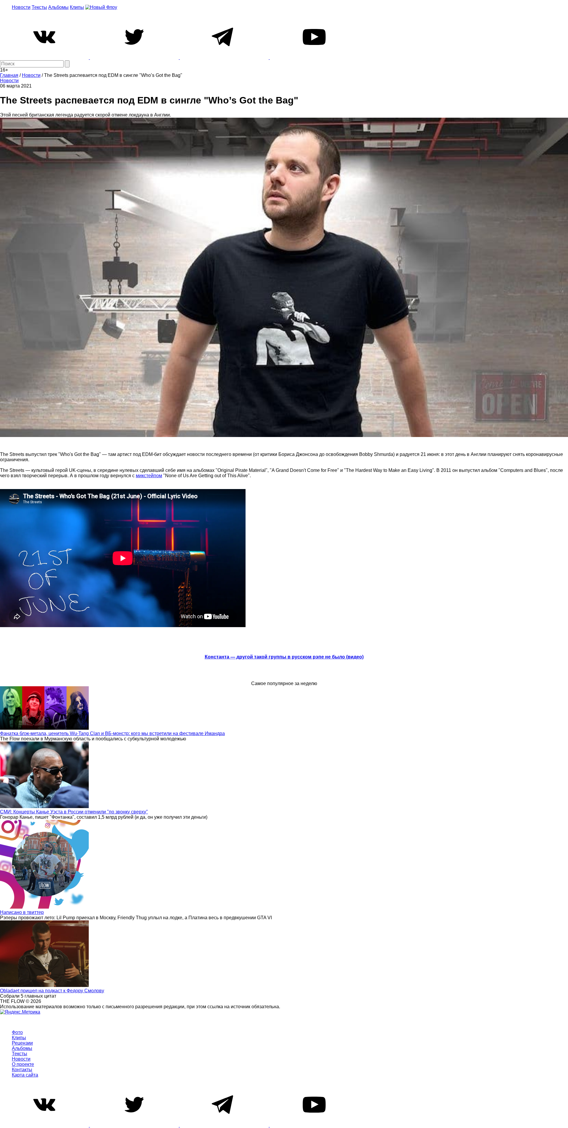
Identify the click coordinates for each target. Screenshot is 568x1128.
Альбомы (58, 7)
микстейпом (149, 475)
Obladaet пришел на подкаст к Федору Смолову (52, 990)
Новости (21, 7)
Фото (17, 1032)
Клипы (77, 7)
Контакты (22, 1069)
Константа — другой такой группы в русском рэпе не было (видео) (284, 656)
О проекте (23, 1064)
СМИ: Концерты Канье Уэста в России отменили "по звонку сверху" (74, 811)
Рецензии (22, 1043)
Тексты (39, 7)
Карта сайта (25, 1074)
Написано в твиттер (22, 912)
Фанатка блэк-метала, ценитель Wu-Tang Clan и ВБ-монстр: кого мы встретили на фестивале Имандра (112, 733)
